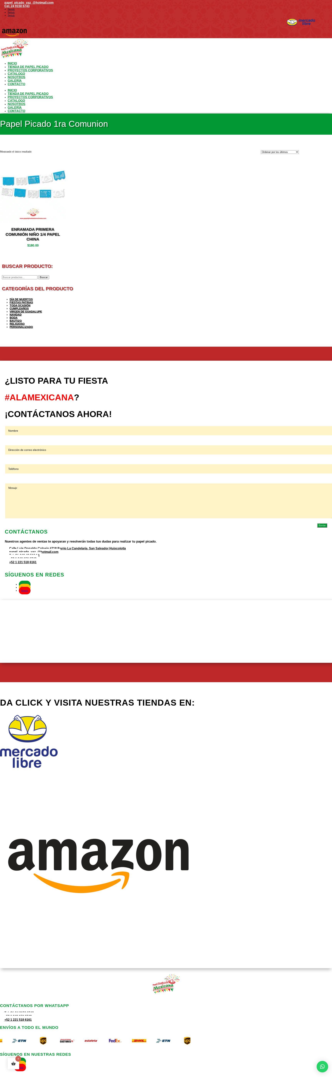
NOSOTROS (16, 77)
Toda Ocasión (20, 305)
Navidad (16, 314)
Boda (13, 317)
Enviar (322, 525)
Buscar (44, 277)
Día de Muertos (21, 299)
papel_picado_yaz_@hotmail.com (29, 2)
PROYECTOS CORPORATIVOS (30, 70)
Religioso (17, 323)
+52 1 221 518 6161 (23, 562)
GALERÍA (15, 80)
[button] (322, 1066)
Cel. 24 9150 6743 (17, 6)
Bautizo (16, 320)
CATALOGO (16, 73)
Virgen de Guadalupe (26, 311)
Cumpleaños (19, 308)
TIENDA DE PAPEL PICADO (28, 66)
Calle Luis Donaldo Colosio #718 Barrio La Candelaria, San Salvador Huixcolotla (67, 548)
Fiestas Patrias (21, 302)
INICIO (12, 63)
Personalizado (21, 326)
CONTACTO (16, 84)
